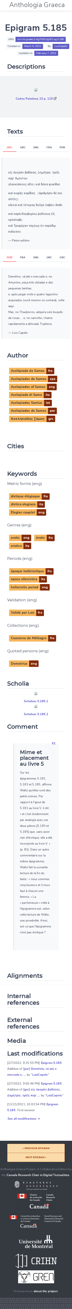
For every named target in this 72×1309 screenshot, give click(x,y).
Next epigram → (36, 1157)
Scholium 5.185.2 (36, 714)
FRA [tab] (49, 147)
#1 (54, 743)
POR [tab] (62, 147)
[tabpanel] (36, 203)
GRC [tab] (9, 147)
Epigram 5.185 (51, 1062)
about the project (46, 1291)
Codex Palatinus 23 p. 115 (34, 98)
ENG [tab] (36, 147)
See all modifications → (24, 1118)
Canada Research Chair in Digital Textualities (38, 1175)
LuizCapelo (40, 1074)
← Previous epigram (36, 1148)
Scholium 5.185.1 (36, 701)
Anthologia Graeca (37, 5)
